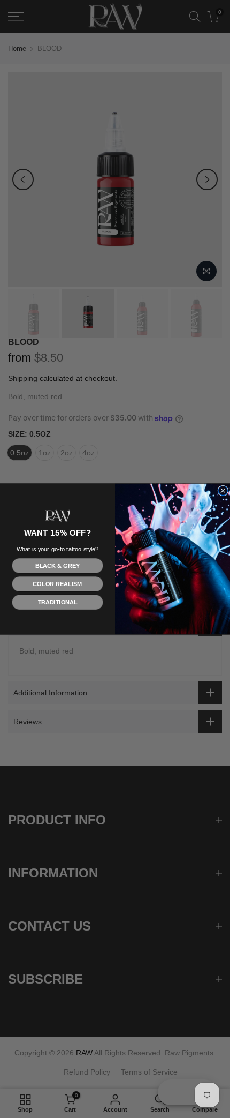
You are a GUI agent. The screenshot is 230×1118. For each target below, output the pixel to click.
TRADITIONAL (58, 602)
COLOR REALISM (57, 584)
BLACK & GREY (57, 565)
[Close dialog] (223, 491)
